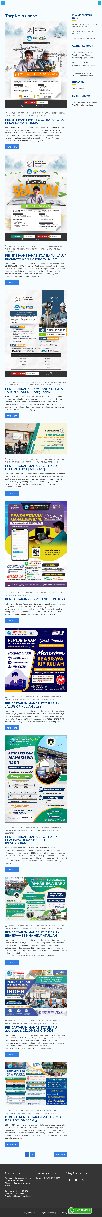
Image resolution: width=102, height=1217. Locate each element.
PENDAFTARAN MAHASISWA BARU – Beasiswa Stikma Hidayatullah (32, 934)
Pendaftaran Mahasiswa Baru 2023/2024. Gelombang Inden (31, 1029)
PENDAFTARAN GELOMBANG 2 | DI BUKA (35, 599)
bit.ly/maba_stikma (51, 1178)
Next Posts (60, 1154)
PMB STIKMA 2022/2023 (46, 1113)
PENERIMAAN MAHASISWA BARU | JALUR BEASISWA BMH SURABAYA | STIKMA (36, 257)
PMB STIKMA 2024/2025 (46, 462)
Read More (12, 147)
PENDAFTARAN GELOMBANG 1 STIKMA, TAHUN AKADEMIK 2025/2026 (34, 390)
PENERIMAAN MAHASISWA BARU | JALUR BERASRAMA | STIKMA (36, 121)
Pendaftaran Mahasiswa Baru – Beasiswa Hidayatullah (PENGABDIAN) (32, 840)
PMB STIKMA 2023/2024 (22, 595)
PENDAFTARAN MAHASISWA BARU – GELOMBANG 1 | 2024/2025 (32, 467)
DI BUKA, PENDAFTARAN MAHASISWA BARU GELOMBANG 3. (33, 1118)
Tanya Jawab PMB (78, 88)
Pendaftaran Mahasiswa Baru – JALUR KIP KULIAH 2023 (32, 705)
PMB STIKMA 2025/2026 (48, 116)
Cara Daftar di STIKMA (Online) (84, 38)
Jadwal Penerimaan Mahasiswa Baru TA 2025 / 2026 (84, 25)
